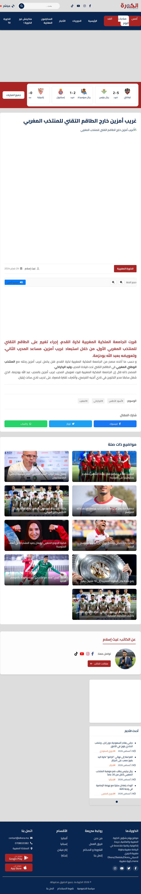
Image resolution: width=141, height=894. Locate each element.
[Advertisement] (70, 56)
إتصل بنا (98, 855)
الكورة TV (6, 21)
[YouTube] (78, 6)
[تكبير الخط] (113, 282)
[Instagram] (84, 6)
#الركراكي (98, 401)
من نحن (98, 838)
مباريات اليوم (123, 21)
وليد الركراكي (63, 367)
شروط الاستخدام (65, 888)
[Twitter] (129, 868)
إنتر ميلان (62, 849)
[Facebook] (90, 6)
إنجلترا (64, 855)
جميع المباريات (13, 95)
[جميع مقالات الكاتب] (125, 658)
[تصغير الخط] (121, 282)
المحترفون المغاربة (46, 21)
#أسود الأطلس (116, 401)
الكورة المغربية (125, 268)
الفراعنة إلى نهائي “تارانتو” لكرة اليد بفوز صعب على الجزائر (115, 759)
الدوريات (76, 21)
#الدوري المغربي (108, 794)
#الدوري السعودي (107, 751)
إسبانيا (63, 843)
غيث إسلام (30, 268)
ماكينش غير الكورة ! (25, 21)
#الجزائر (112, 765)
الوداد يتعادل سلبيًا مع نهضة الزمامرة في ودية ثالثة (114, 787)
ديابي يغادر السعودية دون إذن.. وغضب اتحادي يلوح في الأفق (114, 744)
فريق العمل (95, 843)
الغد (109, 18)
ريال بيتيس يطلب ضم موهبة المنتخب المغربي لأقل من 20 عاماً (114, 773)
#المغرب (83, 401)
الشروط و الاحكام (92, 849)
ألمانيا (64, 838)
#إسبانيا (112, 779)
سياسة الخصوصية (86, 888)
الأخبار (62, 21)
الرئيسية (92, 21)
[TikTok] (72, 6)
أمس (135, 18)
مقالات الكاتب (101, 663)
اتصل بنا (50, 888)
